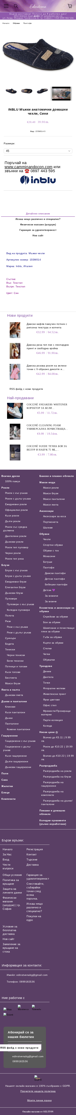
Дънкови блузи (14, 592)
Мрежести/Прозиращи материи (56, 712)
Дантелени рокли (16, 536)
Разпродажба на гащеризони (52, 784)
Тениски (10, 649)
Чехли (47, 539)
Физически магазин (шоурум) (38, 224)
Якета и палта (10, 689)
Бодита (9, 643)
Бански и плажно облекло (56, 476)
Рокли (5, 487)
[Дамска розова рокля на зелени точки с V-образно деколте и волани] (15, 372)
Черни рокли (13, 553)
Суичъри (10, 638)
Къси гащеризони (16, 755)
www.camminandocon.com (28, 167)
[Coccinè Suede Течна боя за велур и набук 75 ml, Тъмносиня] (15, 452)
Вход (6, 859)
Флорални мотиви (54, 688)
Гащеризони (9, 735)
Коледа (47, 725)
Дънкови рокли (14, 541)
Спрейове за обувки (55, 616)
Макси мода (47, 482)
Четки (46, 654)
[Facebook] (6, 989)
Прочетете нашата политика (38, 1091)
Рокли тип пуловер (16, 547)
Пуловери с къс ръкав (20, 604)
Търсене (32, 859)
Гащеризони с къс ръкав (20, 741)
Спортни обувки (53, 544)
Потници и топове (16, 666)
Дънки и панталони (14, 701)
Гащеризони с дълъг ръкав (17, 748)
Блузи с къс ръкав (16, 570)
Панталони (12, 723)
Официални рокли (16, 509)
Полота (9, 615)
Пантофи (27, 23)
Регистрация (35, 849)
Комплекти (8, 798)
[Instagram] (14, 989)
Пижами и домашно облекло (52, 812)
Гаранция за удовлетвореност (37, 230)
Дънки (9, 718)
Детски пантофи (55, 578)
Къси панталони (15, 712)
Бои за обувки (51, 622)
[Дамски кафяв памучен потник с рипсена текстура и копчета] (15, 330)
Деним (47, 671)
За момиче (51, 595)
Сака (4, 779)
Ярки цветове (51, 699)
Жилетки (7, 786)
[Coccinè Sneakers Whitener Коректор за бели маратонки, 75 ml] (15, 411)
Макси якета (51, 504)
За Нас (7, 854)
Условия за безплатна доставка (10, 930)
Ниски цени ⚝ (48, 732)
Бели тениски (15, 660)
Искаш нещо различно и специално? (38, 219)
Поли (4, 773)
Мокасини (49, 556)
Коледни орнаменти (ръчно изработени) (52, 822)
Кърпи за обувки (53, 642)
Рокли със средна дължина (15, 528)
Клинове (10, 706)
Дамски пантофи (55, 573)
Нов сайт (38, 235)
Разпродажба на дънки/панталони (56, 802)
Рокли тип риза (14, 558)
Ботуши (47, 561)
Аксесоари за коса (54, 516)
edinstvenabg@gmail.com (32, 975)
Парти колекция (53, 720)
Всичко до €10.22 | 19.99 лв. (57, 757)
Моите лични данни (39, 1100)
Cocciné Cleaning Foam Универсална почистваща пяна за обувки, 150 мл (46, 427)
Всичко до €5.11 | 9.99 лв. (56, 739)
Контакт (32, 854)
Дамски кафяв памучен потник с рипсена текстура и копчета (47, 326)
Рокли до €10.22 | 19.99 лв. (56, 748)
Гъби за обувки (52, 637)
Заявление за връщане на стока (11, 948)
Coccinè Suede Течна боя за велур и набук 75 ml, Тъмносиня (47, 448)
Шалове (48, 527)
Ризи (8, 621)
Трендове (45, 666)
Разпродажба (48, 765)
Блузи (5, 565)
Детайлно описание (38, 213)
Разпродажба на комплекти (52, 793)
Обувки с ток (51, 550)
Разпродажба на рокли (57, 771)
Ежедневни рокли (16, 504)
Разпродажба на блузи (57, 776)
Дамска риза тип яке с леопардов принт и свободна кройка (48, 346)
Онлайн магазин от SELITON (38, 1111)
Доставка (33, 864)
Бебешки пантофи (56, 584)
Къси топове (13, 672)
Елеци (5, 792)
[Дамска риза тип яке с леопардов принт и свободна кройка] (15, 351)
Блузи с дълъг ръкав (18, 576)
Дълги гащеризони (16, 761)
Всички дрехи (10, 476)
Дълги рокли (13, 521)
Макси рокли (51, 487)
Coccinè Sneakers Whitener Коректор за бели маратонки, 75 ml (47, 406)
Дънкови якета (14, 695)
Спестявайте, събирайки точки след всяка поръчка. (35, 891)
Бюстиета (11, 677)
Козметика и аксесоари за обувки (56, 609)
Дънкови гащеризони (18, 767)
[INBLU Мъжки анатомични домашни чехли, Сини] (38, 81)
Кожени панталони (18, 729)
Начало (5, 23)
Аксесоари (46, 511)
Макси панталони (54, 499)
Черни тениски (16, 655)
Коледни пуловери (18, 609)
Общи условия (12, 874)
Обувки (16, 23)
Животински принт (54, 694)
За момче (51, 601)
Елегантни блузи (15, 587)
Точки (46, 682)
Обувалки (49, 659)
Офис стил (50, 705)
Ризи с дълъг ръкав (19, 632)
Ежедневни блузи (16, 581)
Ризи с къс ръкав (17, 626)
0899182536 (27, 981)
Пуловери (11, 598)
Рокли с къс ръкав (16, 493)
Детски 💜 (49, 590)
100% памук (12, 481)
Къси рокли (12, 515)
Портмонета (50, 521)
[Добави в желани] (67, 161)
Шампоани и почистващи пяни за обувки (57, 629)
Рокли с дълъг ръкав (18, 498)
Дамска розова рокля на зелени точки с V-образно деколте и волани (46, 367)
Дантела (48, 677)
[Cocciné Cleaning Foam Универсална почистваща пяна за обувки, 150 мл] (15, 432)
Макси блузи (13, 683)
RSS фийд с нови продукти (26, 389)
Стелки (47, 648)
